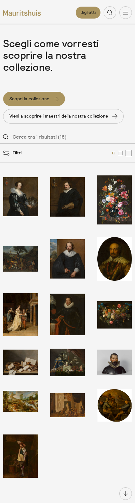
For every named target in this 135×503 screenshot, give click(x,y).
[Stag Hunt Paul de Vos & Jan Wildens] (20, 405)
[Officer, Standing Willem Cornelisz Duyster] (20, 456)
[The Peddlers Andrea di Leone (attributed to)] (20, 259)
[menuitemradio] (113, 153)
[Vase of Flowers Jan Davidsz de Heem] (114, 199)
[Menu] (125, 12)
